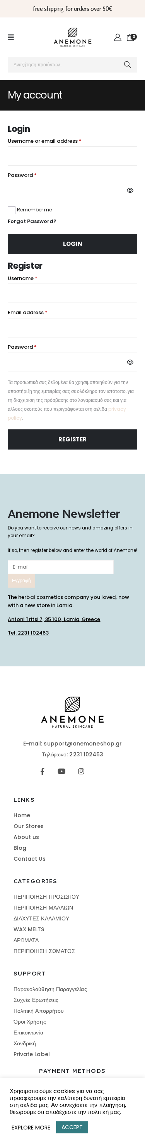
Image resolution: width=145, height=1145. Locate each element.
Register (72, 439)
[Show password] (130, 190)
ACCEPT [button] (72, 1127)
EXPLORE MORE (31, 1127)
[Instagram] (81, 771)
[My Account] (118, 38)
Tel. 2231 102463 (28, 632)
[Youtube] (62, 771)
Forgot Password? (32, 221)
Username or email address (56, 141)
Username (34, 278)
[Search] (127, 65)
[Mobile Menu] (11, 37)
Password (33, 175)
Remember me (34, 209)
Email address (39, 312)
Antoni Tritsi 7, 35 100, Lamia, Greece (54, 619)
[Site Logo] (72, 37)
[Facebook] (42, 771)
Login (72, 244)
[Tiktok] (100, 771)
